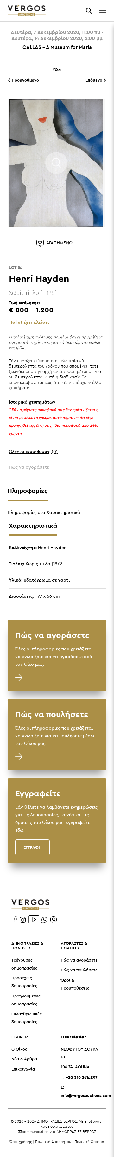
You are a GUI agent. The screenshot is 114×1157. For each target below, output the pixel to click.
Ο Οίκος (19, 1049)
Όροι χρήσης (21, 1141)
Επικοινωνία (23, 1069)
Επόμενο (95, 80)
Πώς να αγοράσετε (79, 960)
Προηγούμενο (24, 80)
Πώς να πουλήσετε (79, 970)
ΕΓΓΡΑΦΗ (32, 847)
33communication (33, 1131)
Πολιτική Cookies (89, 1141)
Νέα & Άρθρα (24, 1059)
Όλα (57, 69)
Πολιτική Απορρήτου (53, 1141)
